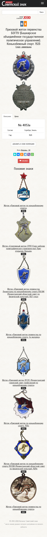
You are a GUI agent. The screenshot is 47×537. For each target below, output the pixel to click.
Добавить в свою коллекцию (23, 144)
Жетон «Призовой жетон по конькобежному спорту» (23, 206)
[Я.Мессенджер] (14, 154)
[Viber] (28, 154)
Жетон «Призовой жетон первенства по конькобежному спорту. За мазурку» (23, 335)
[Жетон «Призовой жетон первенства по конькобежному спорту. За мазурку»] (23, 316)
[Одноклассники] (21, 154)
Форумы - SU (25, 150)
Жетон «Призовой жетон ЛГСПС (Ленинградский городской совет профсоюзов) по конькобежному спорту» (23, 383)
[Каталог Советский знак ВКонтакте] (21, 24)
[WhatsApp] (32, 154)
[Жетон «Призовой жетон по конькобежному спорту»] (23, 187)
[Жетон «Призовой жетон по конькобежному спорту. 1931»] (23, 404)
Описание (7, 116)
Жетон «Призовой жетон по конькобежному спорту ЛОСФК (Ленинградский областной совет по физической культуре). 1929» (23, 466)
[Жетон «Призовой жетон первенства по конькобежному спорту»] (23, 488)
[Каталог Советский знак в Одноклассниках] (25, 24)
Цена (16, 116)
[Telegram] (25, 154)
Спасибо (24, 161)
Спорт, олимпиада (23, 47)
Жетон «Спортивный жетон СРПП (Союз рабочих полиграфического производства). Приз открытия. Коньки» (23, 248)
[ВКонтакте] (18, 154)
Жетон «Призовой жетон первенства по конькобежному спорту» (23, 508)
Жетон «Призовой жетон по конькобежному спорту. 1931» (23, 424)
